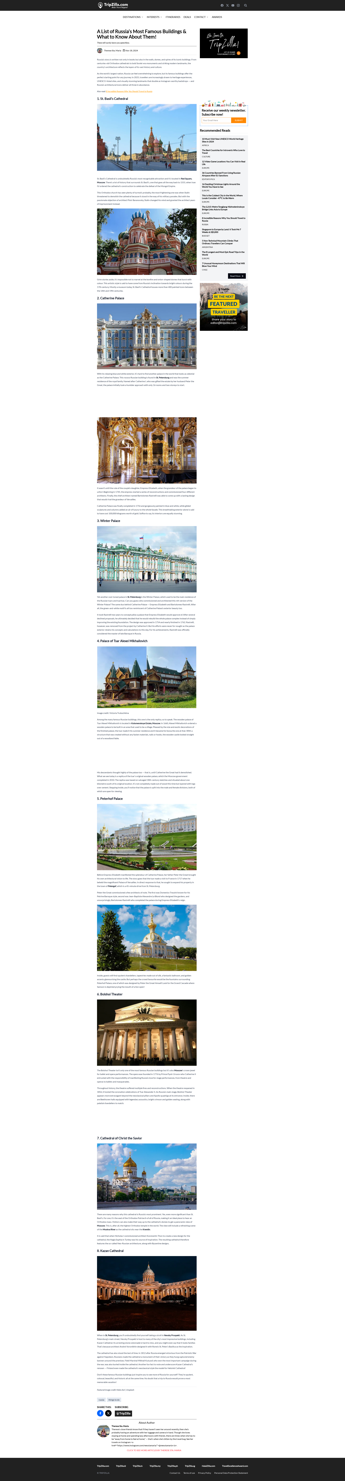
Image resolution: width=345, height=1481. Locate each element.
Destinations (132, 16)
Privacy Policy (204, 1473)
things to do (114, 1399)
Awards (217, 16)
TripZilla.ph (172, 1466)
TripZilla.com (103, 1466)
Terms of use (189, 1473)
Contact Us (175, 1473)
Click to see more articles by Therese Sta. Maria (154, 1450)
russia (101, 1399)
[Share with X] (108, 1413)
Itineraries (173, 16)
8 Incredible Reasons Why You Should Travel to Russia (129, 91)
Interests (153, 16)
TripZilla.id (121, 1466)
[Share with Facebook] (100, 1413)
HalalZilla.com (208, 1466)
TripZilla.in (138, 1466)
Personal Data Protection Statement (231, 1473)
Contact (200, 16)
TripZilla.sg (190, 1466)
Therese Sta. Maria (120, 1426)
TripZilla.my (155, 1466)
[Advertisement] (147, 402)
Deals (187, 16)
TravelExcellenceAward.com (235, 1466)
